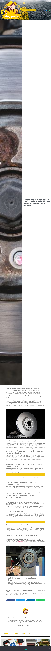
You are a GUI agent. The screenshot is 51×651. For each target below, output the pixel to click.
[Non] (49, 648)
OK (25, 649)
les (15, 448)
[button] (29, 10)
